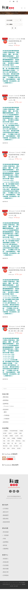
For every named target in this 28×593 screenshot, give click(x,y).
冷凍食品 (6, 415)
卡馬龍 (15, 433)
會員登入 (6, 558)
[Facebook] (10, 491)
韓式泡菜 (5, 445)
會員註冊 (6, 562)
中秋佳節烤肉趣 (13, 430)
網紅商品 (6, 397)
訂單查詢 (6, 575)
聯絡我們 (6, 515)
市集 (4, 538)
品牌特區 (6, 403)
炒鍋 (8, 438)
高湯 (11, 445)
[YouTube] (14, 491)
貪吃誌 (5, 545)
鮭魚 (8, 448)
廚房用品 (6, 400)
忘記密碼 (6, 565)
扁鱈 (20, 433)
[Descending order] (20, 20)
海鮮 (4, 438)
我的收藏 (6, 568)
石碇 (4, 440)
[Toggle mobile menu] (25, 8)
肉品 (24, 440)
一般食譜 (6, 535)
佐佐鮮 (4, 433)
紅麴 (8, 440)
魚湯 (4, 448)
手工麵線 (5, 435)
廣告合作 (6, 512)
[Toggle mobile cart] (22, 8)
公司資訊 (6, 508)
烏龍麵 (13, 438)
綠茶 (13, 440)
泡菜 (22, 435)
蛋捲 (8, 443)
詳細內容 (6, 86)
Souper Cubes (9, 406)
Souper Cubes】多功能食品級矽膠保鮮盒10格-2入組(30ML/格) (17, 98)
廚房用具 (6, 422)
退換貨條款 (6, 522)
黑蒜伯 (13, 448)
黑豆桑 (19, 448)
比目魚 (16, 435)
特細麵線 (19, 438)
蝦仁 (16, 443)
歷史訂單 (6, 572)
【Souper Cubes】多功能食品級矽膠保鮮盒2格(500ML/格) (17, 213)
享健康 (21, 430)
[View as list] (15, 28)
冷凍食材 (6, 418)
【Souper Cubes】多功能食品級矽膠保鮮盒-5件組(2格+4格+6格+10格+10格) (17, 329)
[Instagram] (17, 491)
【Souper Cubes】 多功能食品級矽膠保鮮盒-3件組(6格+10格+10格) (17, 155)
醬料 (5, 412)
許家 (20, 443)
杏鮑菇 (11, 435)
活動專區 (6, 548)
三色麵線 (5, 430)
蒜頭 (4, 443)
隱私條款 (6, 518)
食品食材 (6, 409)
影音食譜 (6, 532)
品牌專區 (6, 542)
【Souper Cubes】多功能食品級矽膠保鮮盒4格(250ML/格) (17, 41)
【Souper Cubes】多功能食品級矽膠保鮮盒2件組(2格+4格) (17, 270)
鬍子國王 (16, 445)
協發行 (10, 433)
